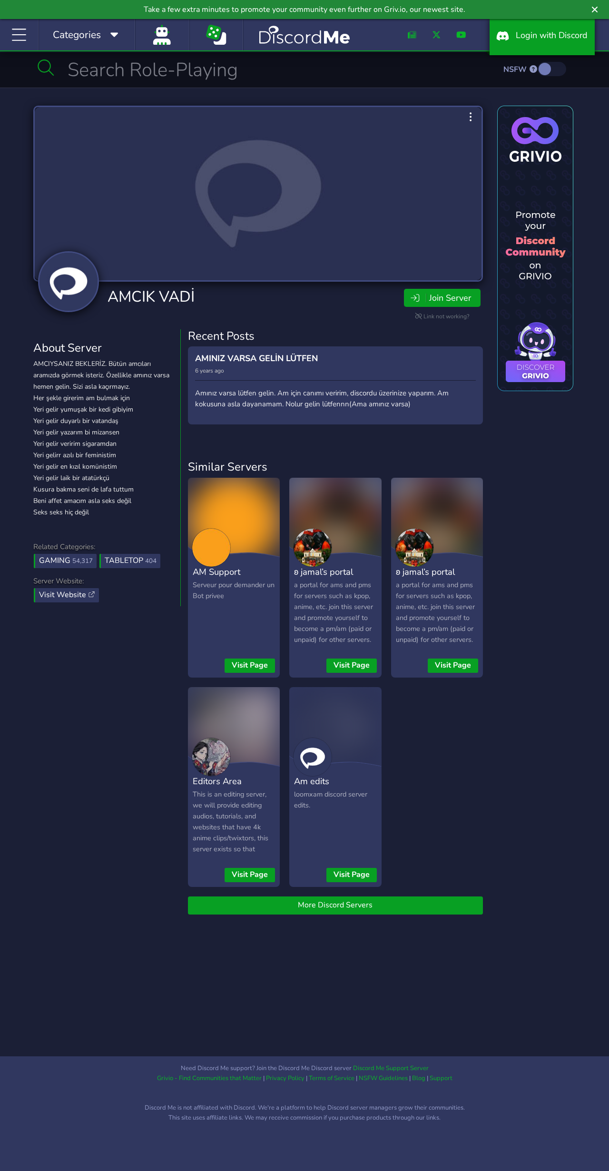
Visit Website (63, 595)
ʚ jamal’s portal (323, 572)
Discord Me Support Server (391, 1068)
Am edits (311, 781)
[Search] (46, 67)
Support (441, 1078)
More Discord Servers (335, 905)
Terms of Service (331, 1078)
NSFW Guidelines (383, 1078)
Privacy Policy (285, 1078)
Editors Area (217, 781)
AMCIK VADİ (151, 296)
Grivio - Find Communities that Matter (209, 1078)
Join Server (450, 298)
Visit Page (250, 665)
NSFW (516, 69)
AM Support (216, 572)
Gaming (66, 560)
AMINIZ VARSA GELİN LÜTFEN (256, 358)
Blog (418, 1078)
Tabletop (131, 560)
